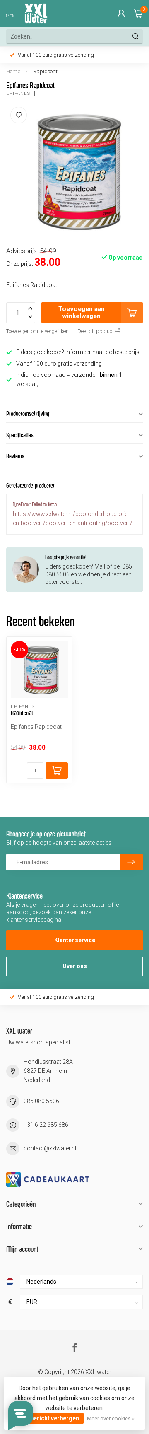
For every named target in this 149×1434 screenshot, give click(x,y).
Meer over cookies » (111, 1418)
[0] (138, 13)
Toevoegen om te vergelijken (37, 331)
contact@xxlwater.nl (50, 1148)
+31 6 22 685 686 (46, 1124)
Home (13, 71)
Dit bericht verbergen (50, 1418)
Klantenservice (74, 940)
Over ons (74, 966)
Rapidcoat (45, 71)
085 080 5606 (41, 1101)
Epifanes (18, 93)
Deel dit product (96, 331)
